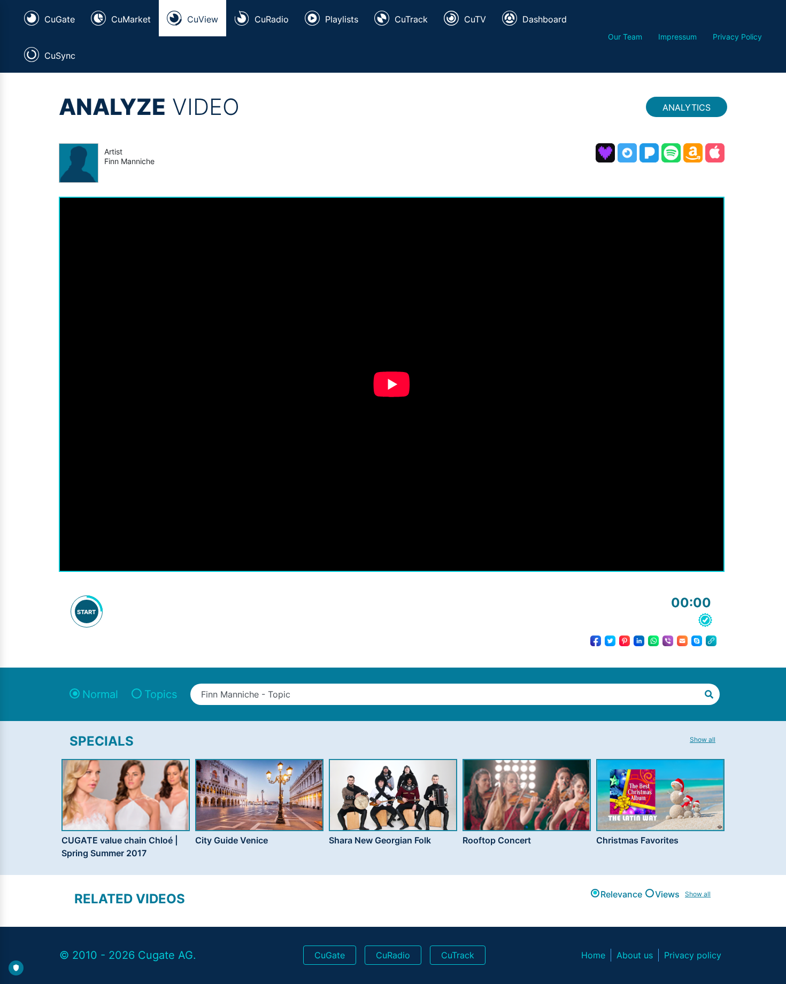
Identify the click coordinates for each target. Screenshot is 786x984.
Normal (100, 694)
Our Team (625, 36)
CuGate (329, 955)
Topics (160, 694)
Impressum (677, 36)
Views (667, 894)
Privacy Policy (737, 36)
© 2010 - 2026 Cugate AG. (127, 955)
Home (593, 955)
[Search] (709, 693)
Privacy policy (692, 955)
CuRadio (393, 955)
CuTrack (457, 955)
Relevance (621, 894)
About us (635, 955)
